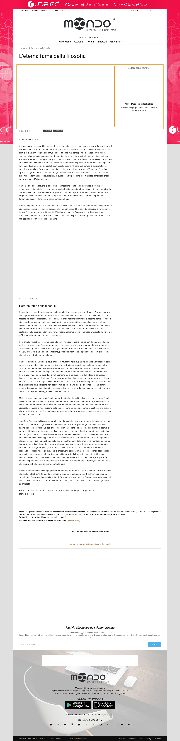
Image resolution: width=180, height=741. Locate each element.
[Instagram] (72, 724)
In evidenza (23, 48)
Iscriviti (154, 644)
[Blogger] (50, 724)
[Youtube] (129, 724)
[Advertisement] (90, 587)
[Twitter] (44, 503)
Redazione (122, 738)
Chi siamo (157, 738)
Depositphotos (107, 714)
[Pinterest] (86, 724)
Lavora (140, 738)
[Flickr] (65, 724)
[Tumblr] (84, 503)
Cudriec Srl (41, 738)
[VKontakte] (122, 724)
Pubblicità (132, 738)
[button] (134, 11)
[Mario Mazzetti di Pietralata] (139, 85)
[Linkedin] (65, 503)
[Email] (78, 503)
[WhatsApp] (59, 503)
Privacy (148, 738)
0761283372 (58, 738)
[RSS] (93, 724)
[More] (90, 503)
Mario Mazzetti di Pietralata (139, 103)
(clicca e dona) (73, 520)
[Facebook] (38, 503)
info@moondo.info (80, 738)
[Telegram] (71, 503)
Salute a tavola (58, 131)
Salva (53, 503)
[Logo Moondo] (90, 24)
